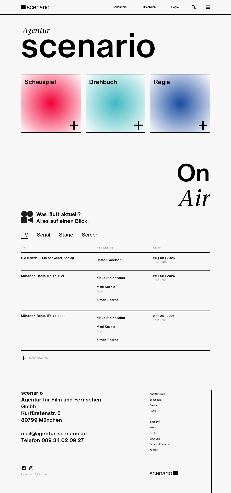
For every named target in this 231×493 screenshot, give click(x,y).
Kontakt (154, 449)
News (153, 427)
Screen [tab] (90, 235)
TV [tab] (24, 235)
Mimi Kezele (106, 287)
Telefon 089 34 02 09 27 (52, 440)
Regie (175, 7)
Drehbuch (149, 7)
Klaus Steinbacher (111, 278)
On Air (153, 433)
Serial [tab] (43, 235)
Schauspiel (120, 7)
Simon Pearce (107, 300)
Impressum (27, 474)
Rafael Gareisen (109, 260)
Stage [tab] (66, 235)
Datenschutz (42, 474)
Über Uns (155, 438)
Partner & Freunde (160, 444)
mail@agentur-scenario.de (54, 433)
